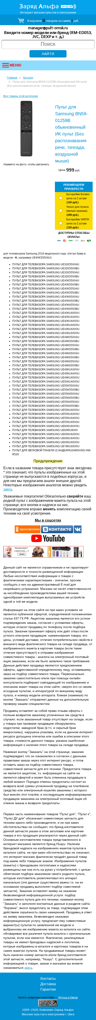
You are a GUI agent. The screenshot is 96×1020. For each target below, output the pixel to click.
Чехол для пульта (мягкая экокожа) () (77, 211)
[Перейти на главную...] (48, 7)
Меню (15, 65)
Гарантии (48, 989)
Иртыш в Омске (68, 997)
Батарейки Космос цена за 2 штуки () (78, 198)
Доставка (48, 984)
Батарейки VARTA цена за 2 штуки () (77, 223)
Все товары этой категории (20, 96)
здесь (8, 489)
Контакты (48, 978)
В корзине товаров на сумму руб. (53, 20)
